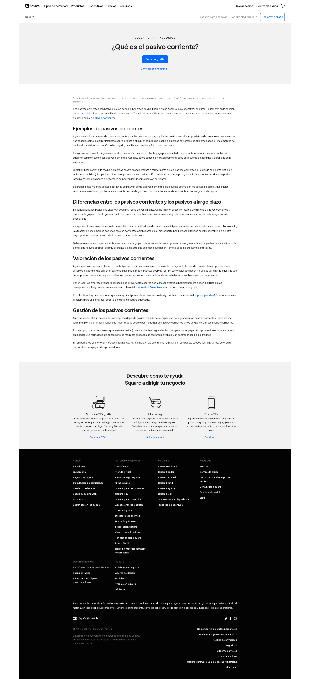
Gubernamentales (227, 651)
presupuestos (205, 295)
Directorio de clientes (127, 516)
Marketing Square (125, 521)
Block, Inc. (231, 667)
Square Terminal (166, 477)
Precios (204, 466)
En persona (79, 472)
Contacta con (154, 68)
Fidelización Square (126, 527)
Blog (202, 498)
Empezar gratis (155, 59)
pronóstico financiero (148, 287)
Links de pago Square (127, 477)
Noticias (119, 578)
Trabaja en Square (125, 584)
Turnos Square (123, 510)
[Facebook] (230, 618)
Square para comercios (128, 499)
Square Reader (165, 472)
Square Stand (165, 483)
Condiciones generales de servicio (217, 634)
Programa (97, 437)
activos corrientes (104, 118)
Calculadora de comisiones (88, 483)
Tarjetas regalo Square (128, 538)
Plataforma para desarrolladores (91, 567)
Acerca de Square (125, 573)
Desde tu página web (85, 494)
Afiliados (120, 589)
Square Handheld (167, 466)
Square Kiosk (164, 494)
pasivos (81, 113)
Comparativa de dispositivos (173, 499)
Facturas (78, 499)
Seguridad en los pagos (86, 505)
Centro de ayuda (209, 472)
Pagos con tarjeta (83, 477)
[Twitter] (225, 618)
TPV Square (121, 466)
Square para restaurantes (130, 488)
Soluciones (79, 466)
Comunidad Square (210, 487)
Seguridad (231, 645)
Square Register (166, 488)
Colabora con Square (127, 567)
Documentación (82, 573)
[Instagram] (235, 618)
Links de (154, 437)
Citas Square (122, 483)
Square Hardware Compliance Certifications (212, 662)
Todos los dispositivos (170, 505)
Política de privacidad (225, 640)
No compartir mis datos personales (217, 629)
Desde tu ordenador (84, 488)
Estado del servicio (210, 492)
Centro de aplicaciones (128, 532)
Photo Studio (122, 543)
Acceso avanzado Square (129, 505)
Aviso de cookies (227, 656)
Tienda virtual (123, 472)
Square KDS (121, 494)
